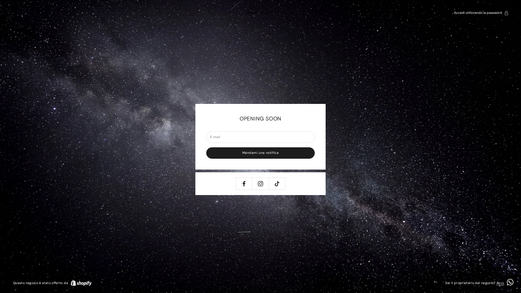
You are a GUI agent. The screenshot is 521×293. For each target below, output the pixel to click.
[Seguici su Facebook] (244, 184)
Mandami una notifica (260, 153)
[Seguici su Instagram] (260, 184)
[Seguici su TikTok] (277, 184)
